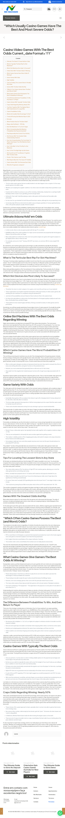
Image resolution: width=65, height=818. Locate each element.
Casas (50, 787)
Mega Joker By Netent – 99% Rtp (15, 124)
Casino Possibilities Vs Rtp (14, 111)
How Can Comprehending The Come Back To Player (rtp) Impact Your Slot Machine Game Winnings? (19, 142)
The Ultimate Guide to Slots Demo (52, 766)
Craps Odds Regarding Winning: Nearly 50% (18, 104)
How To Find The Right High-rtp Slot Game (18, 150)
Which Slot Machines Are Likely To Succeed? (18, 68)
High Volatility (10, 80)
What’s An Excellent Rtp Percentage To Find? (19, 114)
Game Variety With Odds (13, 77)
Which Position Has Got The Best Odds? (17, 121)
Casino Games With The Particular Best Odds (19, 162)
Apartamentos (52, 791)
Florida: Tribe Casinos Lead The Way (16, 157)
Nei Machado (38, 794)
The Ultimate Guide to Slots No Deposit (12, 766)
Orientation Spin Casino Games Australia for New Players (31, 768)
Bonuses (9, 119)
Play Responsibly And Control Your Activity (18, 133)
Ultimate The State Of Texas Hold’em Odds (18, 61)
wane (16, 734)
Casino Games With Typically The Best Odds (18, 102)
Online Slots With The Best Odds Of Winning (18, 70)
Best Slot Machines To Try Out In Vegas (17, 126)
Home (35, 787)
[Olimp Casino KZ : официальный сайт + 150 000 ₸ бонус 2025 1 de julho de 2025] (63, 811)
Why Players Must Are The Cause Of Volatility (19, 159)
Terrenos (51, 798)
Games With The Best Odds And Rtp (16, 87)
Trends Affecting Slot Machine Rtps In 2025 (18, 116)
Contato (36, 802)
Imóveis (36, 791)
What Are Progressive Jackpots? (15, 165)
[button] (60, 813)
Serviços (36, 798)
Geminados (51, 794)
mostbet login (42, 227)
